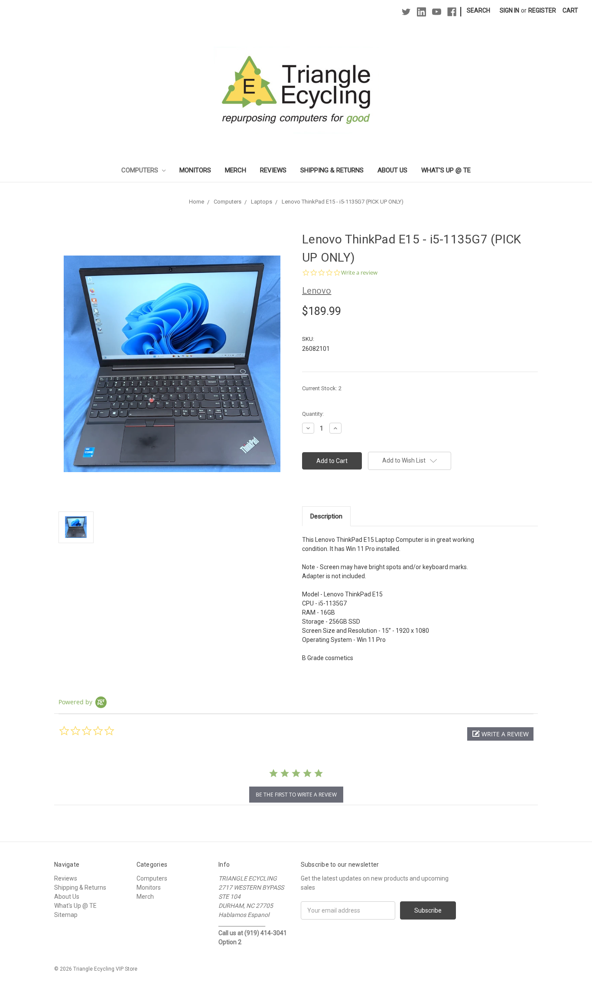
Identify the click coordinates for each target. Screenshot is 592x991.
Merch (235, 170)
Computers (140, 170)
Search (478, 10)
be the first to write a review (296, 794)
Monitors (195, 170)
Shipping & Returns (332, 170)
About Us (392, 170)
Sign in (509, 10)
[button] (500, 734)
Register (542, 10)
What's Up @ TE (446, 170)
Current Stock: (322, 388)
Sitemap (66, 914)
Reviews (273, 170)
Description (326, 516)
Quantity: (313, 414)
